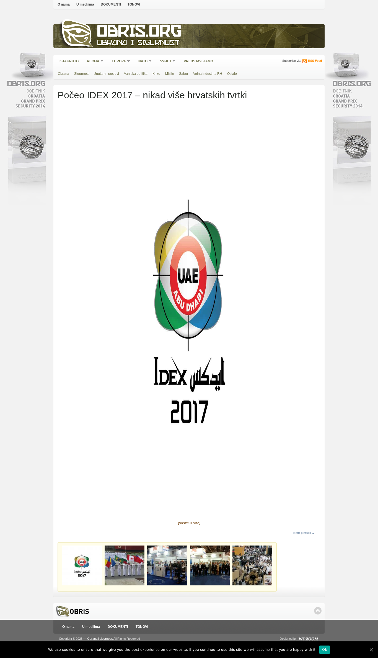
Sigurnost (81, 74)
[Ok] (371, 649)
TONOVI (134, 4)
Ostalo (232, 74)
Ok (324, 649)
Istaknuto (69, 61)
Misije (169, 74)
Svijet (163, 61)
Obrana (63, 74)
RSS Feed (315, 60)
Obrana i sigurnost (138, 43)
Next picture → (304, 532)
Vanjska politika (135, 74)
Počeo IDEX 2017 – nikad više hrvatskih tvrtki (152, 95)
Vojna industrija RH (207, 74)
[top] (318, 611)
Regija (91, 61)
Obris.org (139, 32)
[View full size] (189, 523)
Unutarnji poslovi (106, 74)
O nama (64, 4)
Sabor (183, 74)
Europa (117, 61)
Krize (156, 74)
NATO (141, 61)
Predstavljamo (198, 61)
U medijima (85, 4)
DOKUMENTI (111, 4)
